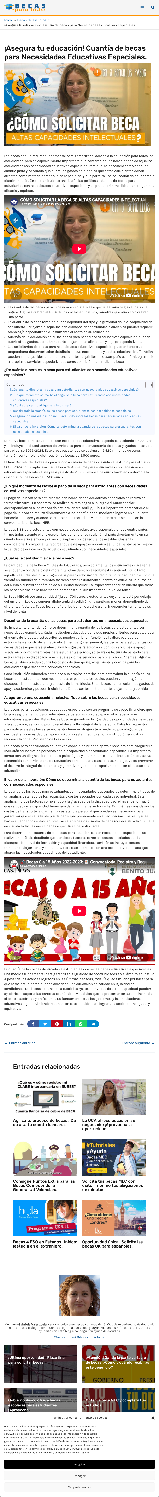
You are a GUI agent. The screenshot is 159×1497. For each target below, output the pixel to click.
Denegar (79, 1476)
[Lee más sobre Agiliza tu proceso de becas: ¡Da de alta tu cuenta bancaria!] (45, 1096)
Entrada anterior (20, 1043)
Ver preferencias (79, 1487)
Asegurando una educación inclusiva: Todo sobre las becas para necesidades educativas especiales (77, 418)
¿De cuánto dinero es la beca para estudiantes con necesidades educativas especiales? (75, 389)
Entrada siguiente (138, 1043)
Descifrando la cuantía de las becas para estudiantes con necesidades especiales (72, 411)
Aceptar (79, 1464)
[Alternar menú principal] (142, 7)
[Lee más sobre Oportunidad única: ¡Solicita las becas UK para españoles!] (114, 1218)
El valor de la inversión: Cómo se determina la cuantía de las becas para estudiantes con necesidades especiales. (77, 429)
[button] (153, 1418)
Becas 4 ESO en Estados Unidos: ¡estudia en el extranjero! (45, 1244)
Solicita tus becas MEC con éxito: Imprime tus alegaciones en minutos (112, 1185)
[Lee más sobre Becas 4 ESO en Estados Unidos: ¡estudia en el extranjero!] (45, 1218)
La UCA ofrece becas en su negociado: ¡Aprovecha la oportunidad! (108, 1124)
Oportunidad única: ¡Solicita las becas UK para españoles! (112, 1244)
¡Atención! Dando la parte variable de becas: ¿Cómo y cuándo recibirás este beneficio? (117, 1362)
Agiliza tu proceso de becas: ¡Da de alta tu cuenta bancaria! (44, 1122)
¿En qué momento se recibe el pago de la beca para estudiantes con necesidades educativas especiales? (71, 397)
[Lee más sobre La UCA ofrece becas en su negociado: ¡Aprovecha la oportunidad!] (114, 1096)
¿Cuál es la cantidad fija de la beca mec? (42, 405)
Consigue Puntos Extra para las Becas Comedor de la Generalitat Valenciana (44, 1185)
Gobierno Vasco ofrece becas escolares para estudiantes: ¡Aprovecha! (34, 1405)
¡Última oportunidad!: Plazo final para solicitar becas (37, 1360)
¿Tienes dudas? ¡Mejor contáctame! (79, 1337)
